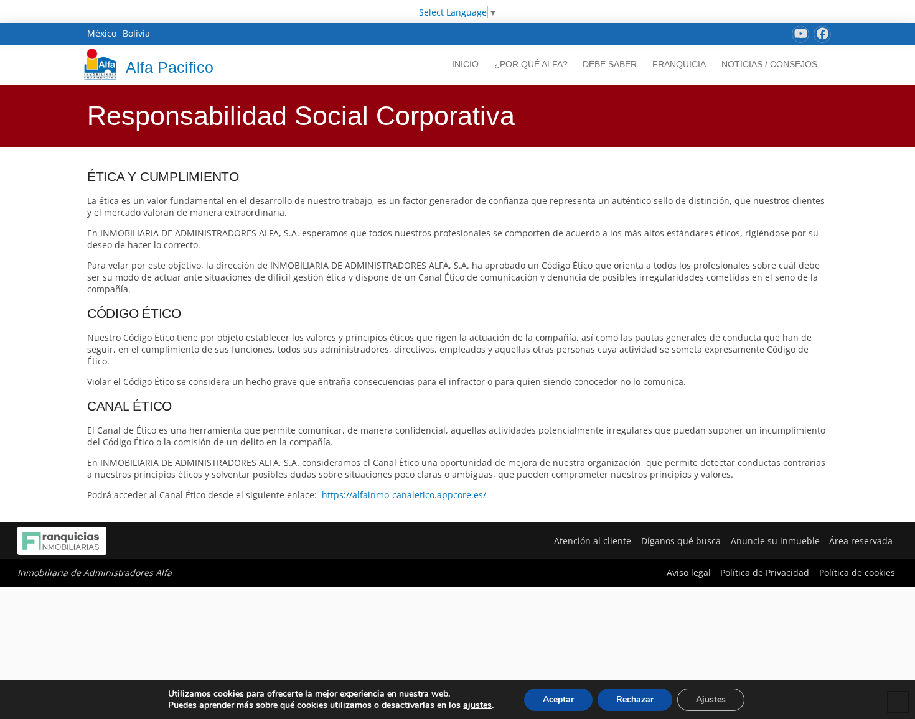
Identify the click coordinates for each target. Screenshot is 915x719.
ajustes (477, 705)
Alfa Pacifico (170, 67)
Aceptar (558, 699)
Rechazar (635, 699)
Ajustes (711, 699)
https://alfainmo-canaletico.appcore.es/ (404, 495)
